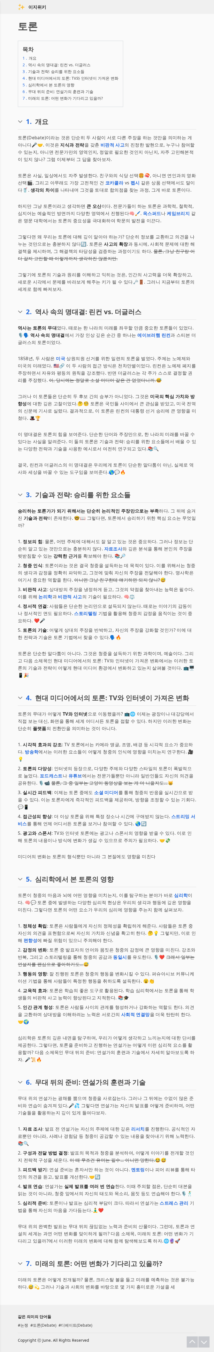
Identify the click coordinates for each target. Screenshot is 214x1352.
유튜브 (75, 776)
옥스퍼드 (152, 213)
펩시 (135, 183)
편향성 (30, 940)
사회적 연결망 (135, 1014)
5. (29, 879)
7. (29, 1263)
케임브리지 (178, 213)
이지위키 (37, 7)
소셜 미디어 (106, 792)
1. (29, 121)
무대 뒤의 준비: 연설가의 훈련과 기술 (58, 91)
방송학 (31, 752)
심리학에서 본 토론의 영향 (48, 84)
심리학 (181, 895)
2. (29, 311)
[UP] (192, 1342)
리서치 (138, 1129)
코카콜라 (114, 183)
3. (29, 494)
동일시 (120, 957)
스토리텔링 (85, 613)
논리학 (45, 597)
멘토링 (138, 1169)
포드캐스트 (51, 776)
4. (29, 697)
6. (29, 1082)
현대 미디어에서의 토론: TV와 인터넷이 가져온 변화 (70, 78)
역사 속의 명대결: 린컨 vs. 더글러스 (57, 64)
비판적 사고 (113, 145)
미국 (60, 358)
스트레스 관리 (174, 1203)
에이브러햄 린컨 (154, 335)
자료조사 (113, 549)
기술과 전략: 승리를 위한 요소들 (53, 71)
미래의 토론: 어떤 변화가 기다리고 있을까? (63, 98)
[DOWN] (204, 1342)
